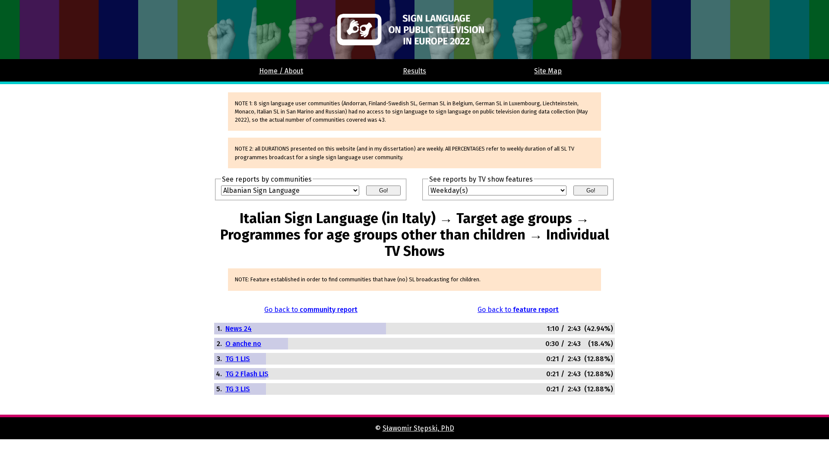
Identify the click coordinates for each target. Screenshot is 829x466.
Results (414, 71)
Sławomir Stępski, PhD (418, 428)
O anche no (243, 344)
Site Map (548, 71)
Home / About (281, 71)
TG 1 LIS (237, 359)
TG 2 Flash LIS (247, 374)
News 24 (238, 328)
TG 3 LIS (237, 389)
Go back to (311, 309)
